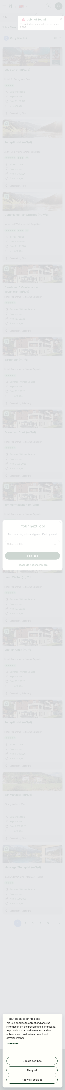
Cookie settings (32, 1060)
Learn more (12, 1043)
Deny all (32, 1070)
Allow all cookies (32, 1079)
